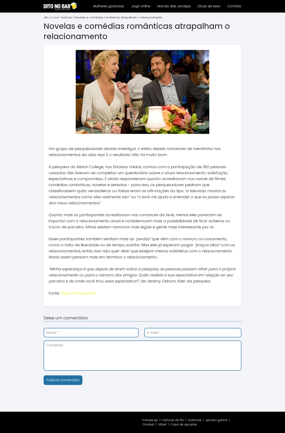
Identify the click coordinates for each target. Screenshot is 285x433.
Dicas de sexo (209, 6)
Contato (234, 6)
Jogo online (140, 6)
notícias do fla (173, 420)
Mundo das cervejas (174, 6)
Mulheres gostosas (108, 6)
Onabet (148, 424)
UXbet (162, 424)
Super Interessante (78, 293)
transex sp (150, 420)
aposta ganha (216, 420)
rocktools (195, 420)
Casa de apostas (183, 424)
